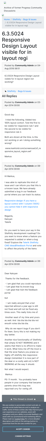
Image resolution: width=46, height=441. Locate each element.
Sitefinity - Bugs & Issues (24, 19)
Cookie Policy (20, 419)
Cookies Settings (23, 436)
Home (7, 19)
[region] (23, 421)
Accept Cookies (23, 429)
